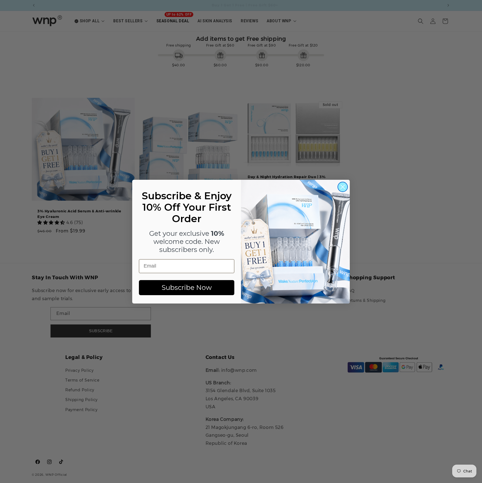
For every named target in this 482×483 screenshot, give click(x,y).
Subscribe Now (187, 287)
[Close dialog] (343, 187)
